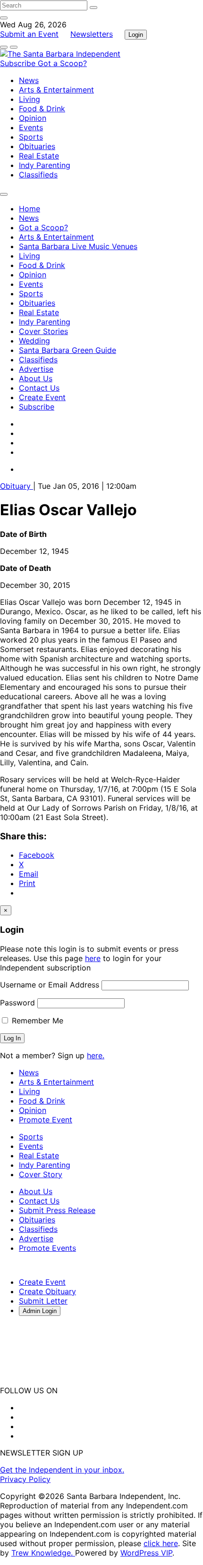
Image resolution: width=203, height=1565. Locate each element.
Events (31, 127)
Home (29, 208)
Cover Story (40, 1174)
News (29, 80)
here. (95, 1055)
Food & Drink (42, 108)
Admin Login (40, 1310)
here (93, 958)
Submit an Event (29, 34)
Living (29, 99)
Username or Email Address (49, 984)
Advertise (36, 369)
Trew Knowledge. (43, 1552)
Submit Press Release (57, 1210)
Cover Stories (43, 331)
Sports (31, 137)
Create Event (42, 397)
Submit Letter (43, 1301)
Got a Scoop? (62, 63)
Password (17, 1002)
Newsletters (91, 34)
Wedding (34, 340)
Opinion (32, 118)
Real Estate (39, 155)
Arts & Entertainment (56, 89)
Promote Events (47, 1248)
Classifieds (38, 174)
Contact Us (39, 388)
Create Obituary (47, 1291)
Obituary (16, 486)
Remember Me (36, 1020)
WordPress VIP (146, 1552)
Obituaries (37, 146)
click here (161, 1543)
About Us (35, 378)
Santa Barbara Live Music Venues (78, 246)
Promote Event (45, 1119)
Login (135, 34)
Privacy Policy (25, 1479)
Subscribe (19, 63)
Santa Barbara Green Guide (67, 350)
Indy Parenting (44, 165)
